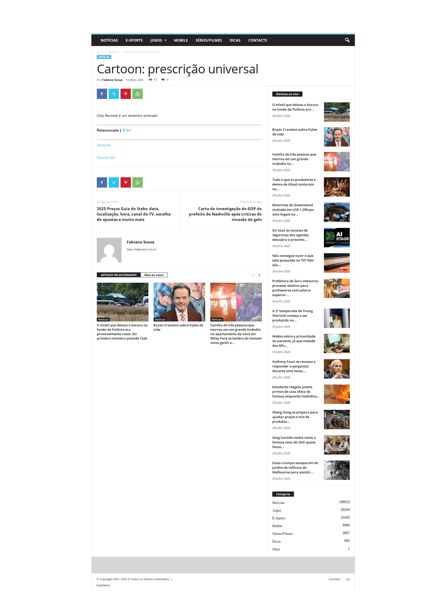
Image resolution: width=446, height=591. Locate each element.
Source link (106, 157)
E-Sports (134, 40)
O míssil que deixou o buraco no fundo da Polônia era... (295, 107)
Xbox (276, 549)
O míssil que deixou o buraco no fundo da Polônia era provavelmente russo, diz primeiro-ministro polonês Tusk (122, 332)
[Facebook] (102, 94)
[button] (347, 40)
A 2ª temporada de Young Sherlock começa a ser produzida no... (292, 316)
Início (100, 51)
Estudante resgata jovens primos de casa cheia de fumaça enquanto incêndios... (296, 391)
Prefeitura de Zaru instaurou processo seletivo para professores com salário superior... (295, 288)
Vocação (104, 145)
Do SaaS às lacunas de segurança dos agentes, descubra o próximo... (290, 235)
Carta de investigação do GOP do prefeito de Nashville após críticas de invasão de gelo (225, 214)
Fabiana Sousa (112, 80)
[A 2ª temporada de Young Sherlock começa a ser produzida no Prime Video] (337, 318)
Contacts (257, 40)
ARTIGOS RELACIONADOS (119, 275)
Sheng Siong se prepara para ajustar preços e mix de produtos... (295, 417)
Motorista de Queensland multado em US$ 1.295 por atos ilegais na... (293, 210)
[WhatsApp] (137, 94)
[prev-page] (253, 275)
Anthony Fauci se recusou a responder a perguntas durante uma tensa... (294, 366)
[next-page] (259, 275)
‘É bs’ (127, 130)
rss (348, 579)
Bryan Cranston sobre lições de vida (178, 327)
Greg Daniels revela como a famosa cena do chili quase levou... (294, 442)
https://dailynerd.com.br (141, 249)
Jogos (156, 40)
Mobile (181, 40)
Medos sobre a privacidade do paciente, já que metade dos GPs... (293, 341)
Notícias (109, 40)
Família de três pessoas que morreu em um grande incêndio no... (294, 159)
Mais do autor (154, 275)
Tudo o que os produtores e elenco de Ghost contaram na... (294, 184)
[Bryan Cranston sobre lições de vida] (179, 302)
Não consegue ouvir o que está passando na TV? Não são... (293, 260)
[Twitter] (114, 94)
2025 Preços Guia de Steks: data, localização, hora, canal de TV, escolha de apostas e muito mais (134, 214)
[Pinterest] (126, 94)
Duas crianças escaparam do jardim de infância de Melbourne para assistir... (295, 467)
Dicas (235, 40)
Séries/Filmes (209, 40)
